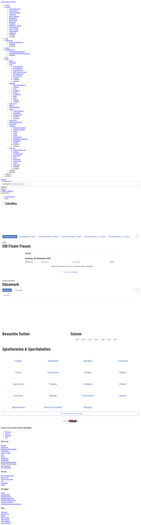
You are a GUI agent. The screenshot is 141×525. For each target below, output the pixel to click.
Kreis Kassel (13, 20)
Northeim (12, 24)
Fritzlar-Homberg (14, 13)
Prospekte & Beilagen (20, 139)
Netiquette (16, 165)
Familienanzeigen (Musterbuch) (11, 504)
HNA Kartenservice (7, 476)
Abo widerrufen (6, 468)
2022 (90, 340)
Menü (3, 179)
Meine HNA (5, 514)
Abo (6, 437)
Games (15, 92)
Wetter (3, 485)
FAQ (15, 157)
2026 (77, 340)
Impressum (16, 159)
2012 (115, 340)
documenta (16, 113)
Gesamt (7, 295)
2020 (96, 340)
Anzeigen (8, 435)
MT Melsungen (18, 74)
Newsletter (16, 155)
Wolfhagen (12, 33)
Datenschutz (17, 161)
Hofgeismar (13, 18)
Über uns (8, 432)
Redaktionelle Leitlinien (8, 449)
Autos (15, 133)
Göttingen (12, 14)
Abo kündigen (5, 466)
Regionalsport (17, 68)
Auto (15, 89)
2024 (83, 340)
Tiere (15, 98)
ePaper (3, 516)
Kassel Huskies (18, 70)
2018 (102, 340)
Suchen (4, 187)
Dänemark (45, 262)
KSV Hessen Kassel (20, 72)
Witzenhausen (13, 31)
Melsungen (12, 22)
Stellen (15, 131)
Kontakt (15, 142)
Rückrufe (12, 44)
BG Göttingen (18, 76)
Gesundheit (17, 94)
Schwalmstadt (13, 27)
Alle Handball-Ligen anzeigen (71, 413)
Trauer (15, 135)
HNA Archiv (5, 518)
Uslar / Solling (13, 29)
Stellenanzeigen (6, 496)
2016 (109, 340)
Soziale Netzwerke (7, 479)
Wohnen (16, 100)
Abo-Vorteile (5, 519)
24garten (16, 87)
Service (7, 434)
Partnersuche (17, 137)
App (2, 481)
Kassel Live (5, 477)
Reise (15, 96)
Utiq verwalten (6, 453)
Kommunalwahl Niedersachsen (19, 53)
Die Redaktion (18, 154)
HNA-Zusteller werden (8, 462)
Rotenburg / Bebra (15, 26)
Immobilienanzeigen (7, 498)
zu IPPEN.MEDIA (7, 191)
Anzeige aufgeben (19, 129)
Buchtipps (16, 90)
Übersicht (4, 512)
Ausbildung (4, 460)
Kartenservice (17, 115)
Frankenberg (13, 11)
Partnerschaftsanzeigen (8, 500)
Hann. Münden (14, 16)
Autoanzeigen (5, 495)
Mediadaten (17, 141)
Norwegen (76, 262)
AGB (15, 163)
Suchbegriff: (6, 184)
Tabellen (16, 77)
